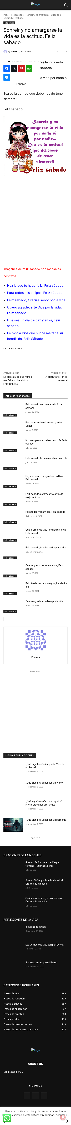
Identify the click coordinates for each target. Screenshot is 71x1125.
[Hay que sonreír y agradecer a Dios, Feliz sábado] (13, 481)
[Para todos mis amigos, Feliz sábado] (13, 517)
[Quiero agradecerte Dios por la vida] (13, 606)
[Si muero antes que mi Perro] (13, 967)
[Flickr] (35, 1095)
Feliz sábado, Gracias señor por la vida (36, 300)
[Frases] (5, 51)
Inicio (6, 14)
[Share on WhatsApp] (29, 68)
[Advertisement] (35, 217)
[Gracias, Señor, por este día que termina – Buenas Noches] (13, 867)
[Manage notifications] (63, 1117)
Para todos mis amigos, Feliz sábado (34, 293)
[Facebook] (27, 1095)
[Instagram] (44, 1095)
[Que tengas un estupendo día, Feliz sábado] (13, 570)
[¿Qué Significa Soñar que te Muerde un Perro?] (13, 769)
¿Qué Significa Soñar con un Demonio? (46, 819)
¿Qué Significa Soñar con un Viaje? (44, 782)
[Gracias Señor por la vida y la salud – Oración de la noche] (13, 885)
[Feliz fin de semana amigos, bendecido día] (13, 588)
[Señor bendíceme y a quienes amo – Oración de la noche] (13, 903)
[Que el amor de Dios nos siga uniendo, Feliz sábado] (13, 535)
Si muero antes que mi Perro (41, 962)
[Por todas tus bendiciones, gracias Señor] (13, 427)
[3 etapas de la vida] (13, 932)
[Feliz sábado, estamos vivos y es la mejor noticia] (13, 499)
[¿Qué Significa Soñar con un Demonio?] (13, 825)
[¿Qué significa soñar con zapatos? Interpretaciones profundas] (13, 806)
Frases (14, 51)
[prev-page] (5, 619)
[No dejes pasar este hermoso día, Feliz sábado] (13, 445)
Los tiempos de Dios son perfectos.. (45, 944)
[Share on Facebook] (6, 68)
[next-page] (11, 619)
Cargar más (34, 837)
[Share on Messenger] (6, 77)
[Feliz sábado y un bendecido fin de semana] (13, 409)
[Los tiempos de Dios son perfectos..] (13, 950)
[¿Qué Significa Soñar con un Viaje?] (13, 788)
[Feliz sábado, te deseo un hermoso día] (13, 463)
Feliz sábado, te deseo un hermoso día (46, 458)
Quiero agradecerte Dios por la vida (44, 601)
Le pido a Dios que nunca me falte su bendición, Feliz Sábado (17, 380)
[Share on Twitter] (14, 68)
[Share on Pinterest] (21, 68)
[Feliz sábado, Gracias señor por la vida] (13, 552)
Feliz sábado (17, 14)
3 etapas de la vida (36, 926)
